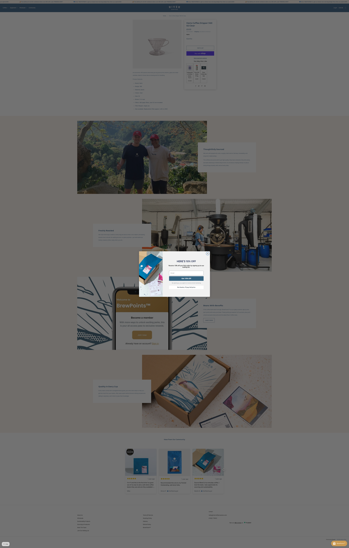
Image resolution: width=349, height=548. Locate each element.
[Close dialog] (207, 253)
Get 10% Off (186, 278)
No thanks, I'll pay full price (186, 287)
